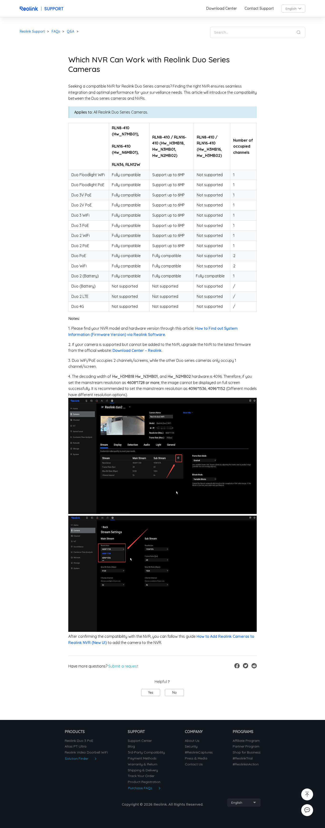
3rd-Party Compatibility (146, 752)
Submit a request (123, 666)
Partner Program (246, 746)
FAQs (56, 31)
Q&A (70, 31)
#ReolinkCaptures (199, 752)
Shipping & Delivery (143, 770)
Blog (131, 746)
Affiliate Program (246, 741)
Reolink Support (32, 31)
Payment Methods (142, 758)
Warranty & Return (142, 764)
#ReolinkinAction (246, 764)
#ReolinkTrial (243, 758)
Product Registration (144, 782)
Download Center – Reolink (137, 350)
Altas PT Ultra (75, 746)
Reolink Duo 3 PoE (79, 741)
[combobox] (293, 8)
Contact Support (259, 8)
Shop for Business (247, 752)
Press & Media (196, 758)
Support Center (140, 741)
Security (191, 746)
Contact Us (194, 764)
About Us (192, 741)
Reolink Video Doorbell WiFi (86, 752)
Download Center (221, 8)
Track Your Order (141, 776)
